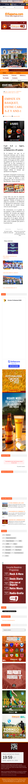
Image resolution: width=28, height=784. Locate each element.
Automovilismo (19, 546)
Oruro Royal (18, 549)
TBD (16, 780)
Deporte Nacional (12, 91)
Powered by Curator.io (21, 466)
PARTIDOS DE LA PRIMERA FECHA (17, 519)
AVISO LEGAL (4, 774)
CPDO (6, 555)
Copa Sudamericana (19, 552)
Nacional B (8, 549)
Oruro (15, 543)
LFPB (7, 543)
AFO (20, 540)
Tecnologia (7, 552)
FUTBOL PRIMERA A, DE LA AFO (16, 503)
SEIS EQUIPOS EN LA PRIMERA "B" (17, 511)
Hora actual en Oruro (11, 754)
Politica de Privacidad (11, 774)
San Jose (8, 535)
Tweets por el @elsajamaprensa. (8, 620)
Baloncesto (8, 546)
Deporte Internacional (10, 537)
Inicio (6, 91)
